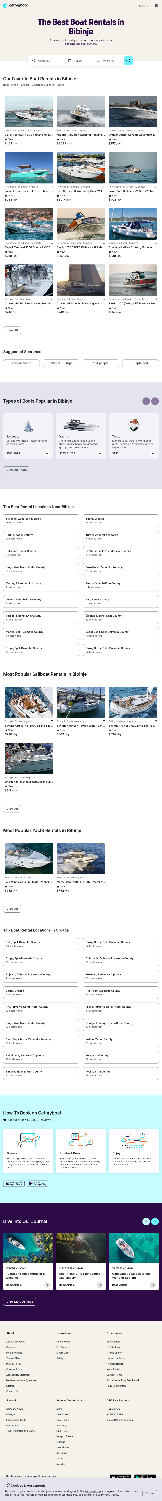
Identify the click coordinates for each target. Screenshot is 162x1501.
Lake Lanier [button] (62, 1414)
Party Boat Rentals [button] (116, 1385)
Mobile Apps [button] (63, 1352)
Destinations (12, 1425)
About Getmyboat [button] (15, 1341)
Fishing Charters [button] (115, 1352)
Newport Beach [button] (64, 1436)
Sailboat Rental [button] (114, 1374)
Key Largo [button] (61, 1453)
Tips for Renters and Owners (21, 1430)
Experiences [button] (114, 1333)
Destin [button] (59, 1458)
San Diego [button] (61, 1425)
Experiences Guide (16, 1420)
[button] (10, 85)
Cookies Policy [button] (14, 1369)
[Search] (128, 60)
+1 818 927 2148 (115, 1414)
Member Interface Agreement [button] (21, 1380)
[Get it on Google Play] (37, 1183)
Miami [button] (59, 1409)
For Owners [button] (62, 1347)
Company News (14, 1409)
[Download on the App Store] (14, 1183)
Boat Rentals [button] (113, 1341)
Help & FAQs (113, 1409)
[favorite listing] (52, 130)
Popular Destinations (69, 1400)
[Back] (146, 401)
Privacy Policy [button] (109, 1494)
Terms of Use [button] (93, 1491)
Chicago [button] (60, 1442)
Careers (10, 1347)
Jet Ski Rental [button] (114, 1347)
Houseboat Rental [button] (116, 1358)
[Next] (155, 401)
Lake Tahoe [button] (62, 1420)
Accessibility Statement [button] (18, 1374)
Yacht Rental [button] (113, 1369)
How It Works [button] (63, 1341)
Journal (11, 1400)
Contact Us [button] (12, 1391)
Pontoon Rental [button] (115, 1363)
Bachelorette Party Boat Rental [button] (123, 1380)
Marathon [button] (61, 1464)
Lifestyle (10, 1414)
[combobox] (47, 61)
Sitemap (10, 1385)
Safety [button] (59, 1358)
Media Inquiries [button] (14, 1352)
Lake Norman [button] (63, 1447)
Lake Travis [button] (62, 1430)
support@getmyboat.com (120, 1420)
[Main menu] (156, 5)
